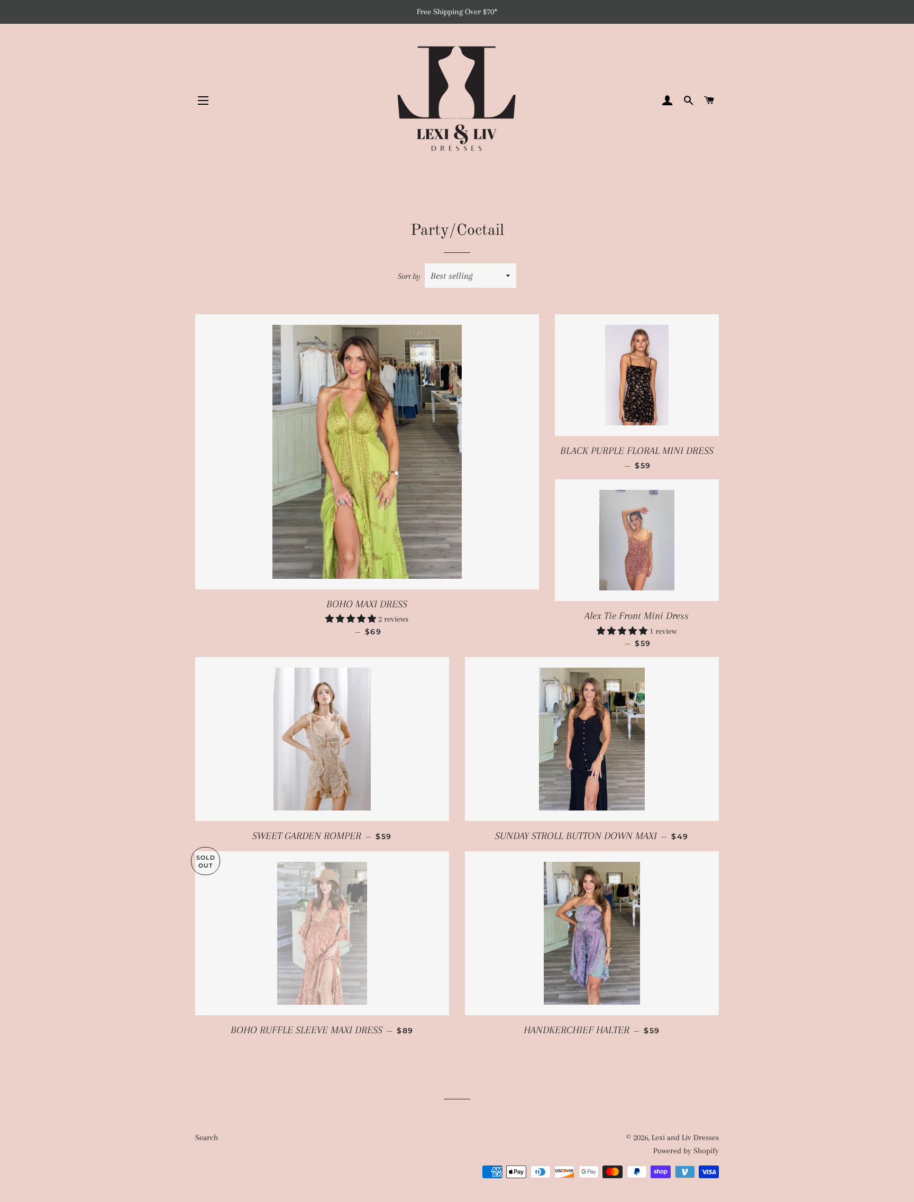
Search (206, 1137)
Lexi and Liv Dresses (685, 1137)
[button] (351, 619)
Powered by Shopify (686, 1150)
